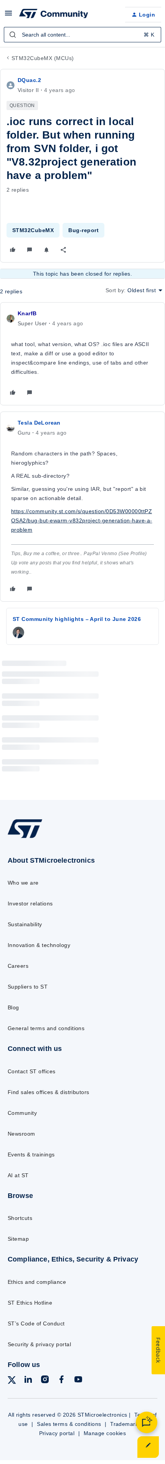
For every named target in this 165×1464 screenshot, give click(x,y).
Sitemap (18, 1239)
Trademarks (125, 1424)
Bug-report (83, 230)
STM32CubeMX (33, 230)
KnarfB (27, 313)
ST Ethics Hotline (30, 1303)
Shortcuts (20, 1218)
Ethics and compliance (37, 1282)
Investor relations (30, 903)
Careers (18, 966)
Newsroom (21, 1134)
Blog (13, 1007)
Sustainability (25, 924)
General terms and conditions (46, 1028)
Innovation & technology (39, 945)
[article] (82, 354)
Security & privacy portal (39, 1344)
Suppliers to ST (28, 987)
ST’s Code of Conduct (36, 1323)
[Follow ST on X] (12, 1381)
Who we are (23, 883)
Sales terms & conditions (69, 1424)
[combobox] (82, 34)
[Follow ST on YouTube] (78, 1381)
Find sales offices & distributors (48, 1092)
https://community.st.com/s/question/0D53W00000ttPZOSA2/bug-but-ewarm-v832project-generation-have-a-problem (81, 520)
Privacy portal (57, 1433)
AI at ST (18, 1175)
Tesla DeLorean (39, 423)
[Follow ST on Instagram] (45, 1381)
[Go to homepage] (25, 837)
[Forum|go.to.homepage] (53, 14)
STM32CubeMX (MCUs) (43, 58)
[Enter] (12, 34)
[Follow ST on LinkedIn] (28, 1381)
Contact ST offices (32, 1071)
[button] (8, 16)
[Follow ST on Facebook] (61, 1381)
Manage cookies (105, 1433)
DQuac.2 (29, 80)
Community (22, 1113)
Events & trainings (31, 1154)
